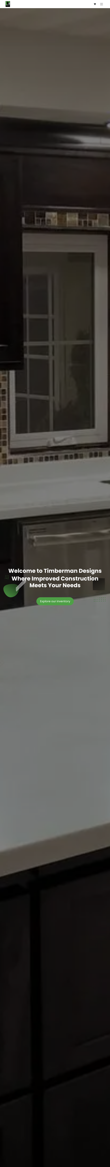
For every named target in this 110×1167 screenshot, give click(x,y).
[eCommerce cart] (95, 4)
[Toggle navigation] (101, 4)
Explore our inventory (55, 601)
